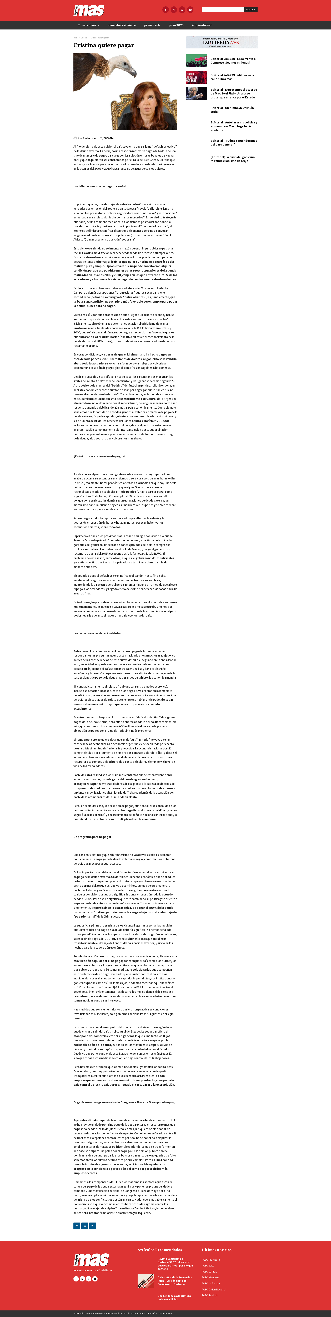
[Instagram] (174, 9)
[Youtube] (190, 9)
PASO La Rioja (209, 1271)
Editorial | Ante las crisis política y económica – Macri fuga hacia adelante (234, 126)
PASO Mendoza (210, 1277)
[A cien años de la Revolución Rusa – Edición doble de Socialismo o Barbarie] (146, 1281)
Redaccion (89, 138)
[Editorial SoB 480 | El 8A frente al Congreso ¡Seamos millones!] (196, 60)
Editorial (84, 38)
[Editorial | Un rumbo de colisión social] (196, 109)
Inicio (75, 38)
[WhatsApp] (92, 1226)
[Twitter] (182, 9)
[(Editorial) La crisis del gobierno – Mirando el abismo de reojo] (196, 159)
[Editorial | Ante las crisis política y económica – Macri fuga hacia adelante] (196, 126)
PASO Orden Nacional (214, 1289)
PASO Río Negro (211, 1259)
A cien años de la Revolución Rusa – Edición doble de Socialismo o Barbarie (175, 1281)
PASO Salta (208, 1265)
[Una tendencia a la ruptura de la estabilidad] (146, 1298)
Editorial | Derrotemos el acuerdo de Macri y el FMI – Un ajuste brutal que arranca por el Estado (234, 93)
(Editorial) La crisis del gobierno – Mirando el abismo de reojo (234, 159)
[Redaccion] (75, 138)
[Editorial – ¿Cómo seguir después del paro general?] (196, 142)
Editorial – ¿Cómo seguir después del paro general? (234, 142)
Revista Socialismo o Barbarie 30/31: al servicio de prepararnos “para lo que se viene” (175, 1264)
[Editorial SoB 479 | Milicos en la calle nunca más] (196, 77)
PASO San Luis (210, 1295)
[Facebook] (165, 9)
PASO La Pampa (211, 1283)
